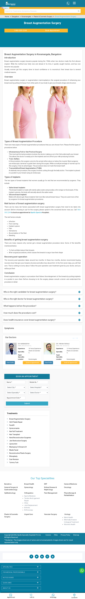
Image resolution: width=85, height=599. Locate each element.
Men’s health (68, 517)
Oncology (67, 487)
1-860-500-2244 (20, 30)
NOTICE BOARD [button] (8, 577)
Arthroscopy (28, 510)
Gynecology (28, 487)
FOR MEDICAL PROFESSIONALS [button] (14, 572)
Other (26, 503)
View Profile (10, 362)
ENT (45, 484)
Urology (67, 514)
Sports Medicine (30, 496)
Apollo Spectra (36, 212)
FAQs (56, 535)
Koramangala (26, 16)
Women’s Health (69, 524)
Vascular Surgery (50, 514)
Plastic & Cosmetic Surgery (43, 16)
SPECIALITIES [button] (8, 567)
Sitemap (76, 535)
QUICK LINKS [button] (7, 583)
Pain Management (50, 493)
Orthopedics (28, 493)
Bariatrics (8, 484)
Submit (27, 403)
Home (7, 16)
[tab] (21, 567)
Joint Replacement (31, 505)
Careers (48, 535)
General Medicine (70, 484)
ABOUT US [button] (6, 588)
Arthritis (27, 508)
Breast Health (29, 484)
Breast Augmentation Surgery (65, 16)
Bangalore (15, 16)
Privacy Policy (66, 535)
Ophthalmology (9, 493)
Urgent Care (28, 514)
